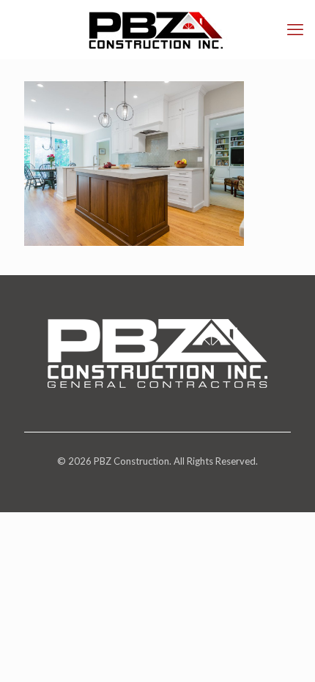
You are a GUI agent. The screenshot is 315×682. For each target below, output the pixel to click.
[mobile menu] (295, 29)
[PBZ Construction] (157, 29)
